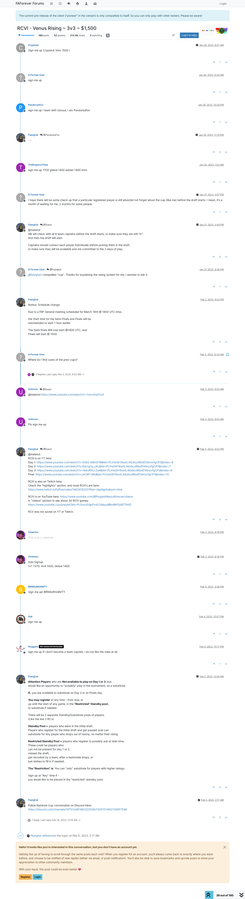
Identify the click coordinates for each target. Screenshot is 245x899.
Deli (30, 616)
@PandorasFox (51, 134)
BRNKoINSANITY (37, 586)
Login (37, 876)
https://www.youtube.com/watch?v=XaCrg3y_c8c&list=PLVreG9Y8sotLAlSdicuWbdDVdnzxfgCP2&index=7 (104, 466)
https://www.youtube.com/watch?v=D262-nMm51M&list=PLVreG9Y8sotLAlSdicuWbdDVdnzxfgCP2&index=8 (105, 462)
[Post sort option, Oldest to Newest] (174, 35)
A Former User (36, 75)
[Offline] (22, 137)
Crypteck (33, 45)
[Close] (224, 847)
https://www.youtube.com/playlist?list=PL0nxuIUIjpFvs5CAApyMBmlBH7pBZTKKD (79, 504)
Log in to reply (189, 35)
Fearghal (33, 134)
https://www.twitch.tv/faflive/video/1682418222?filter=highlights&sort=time (75, 489)
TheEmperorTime (38, 164)
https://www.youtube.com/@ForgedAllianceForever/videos (96, 496)
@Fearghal (55, 269)
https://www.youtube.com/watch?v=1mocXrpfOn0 (72, 394)
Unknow (33, 389)
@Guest (47, 224)
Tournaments (27, 35)
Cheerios (33, 532)
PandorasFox (35, 104)
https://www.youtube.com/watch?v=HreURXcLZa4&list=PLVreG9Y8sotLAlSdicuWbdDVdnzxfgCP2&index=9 (104, 470)
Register (25, 876)
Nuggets (33, 646)
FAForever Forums (30, 3)
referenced (49, 835)
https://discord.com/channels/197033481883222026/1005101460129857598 (77, 809)
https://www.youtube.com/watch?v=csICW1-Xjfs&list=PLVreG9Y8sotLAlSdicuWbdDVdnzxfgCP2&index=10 (102, 474)
